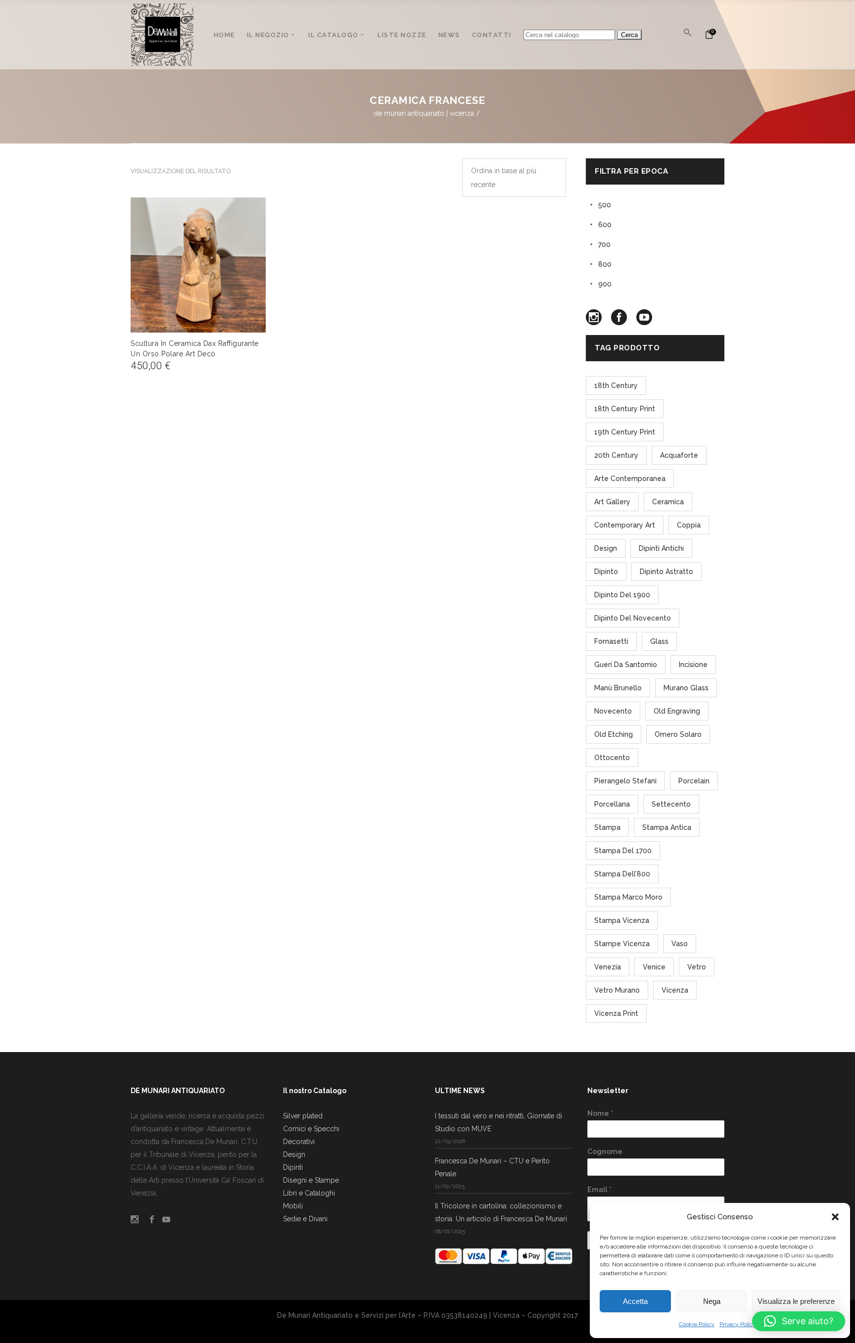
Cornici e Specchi (311, 1129)
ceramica (668, 502)
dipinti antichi (661, 548)
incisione (693, 665)
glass (659, 641)
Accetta (635, 1301)
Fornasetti (611, 641)
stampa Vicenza (621, 920)
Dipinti (293, 1167)
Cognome (604, 1151)
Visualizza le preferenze (796, 1301)
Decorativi (299, 1142)
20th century (616, 455)
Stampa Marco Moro (628, 897)
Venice (654, 967)
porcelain (694, 781)
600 (605, 225)
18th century (616, 385)
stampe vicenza (622, 944)
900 (605, 284)
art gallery (612, 502)
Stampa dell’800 (622, 874)
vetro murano (617, 990)
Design (294, 1154)
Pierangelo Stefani (625, 781)
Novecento (613, 711)
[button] (835, 1217)
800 (605, 264)
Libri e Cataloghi (309, 1193)
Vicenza (675, 990)
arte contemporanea (629, 478)
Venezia (607, 967)
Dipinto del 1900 (622, 595)
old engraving (677, 711)
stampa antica (666, 827)
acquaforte (679, 455)
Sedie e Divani (305, 1219)
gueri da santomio (625, 665)
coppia (689, 525)
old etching (613, 734)
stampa (607, 827)
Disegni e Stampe (311, 1180)
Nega (711, 1301)
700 (604, 244)
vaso (679, 944)
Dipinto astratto (666, 572)
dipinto (606, 572)
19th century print (624, 432)
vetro (696, 967)
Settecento (671, 804)
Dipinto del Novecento (632, 618)
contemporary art (624, 525)
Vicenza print (616, 1013)
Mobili (293, 1206)
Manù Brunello (618, 688)
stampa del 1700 (623, 851)
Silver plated (303, 1116)
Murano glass (686, 688)
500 (604, 205)
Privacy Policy (737, 1324)
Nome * (600, 1113)
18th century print (624, 409)
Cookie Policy (696, 1324)
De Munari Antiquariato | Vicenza (424, 113)
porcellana (612, 804)
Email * (599, 1190)
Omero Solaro (678, 734)
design (605, 548)
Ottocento (612, 758)
